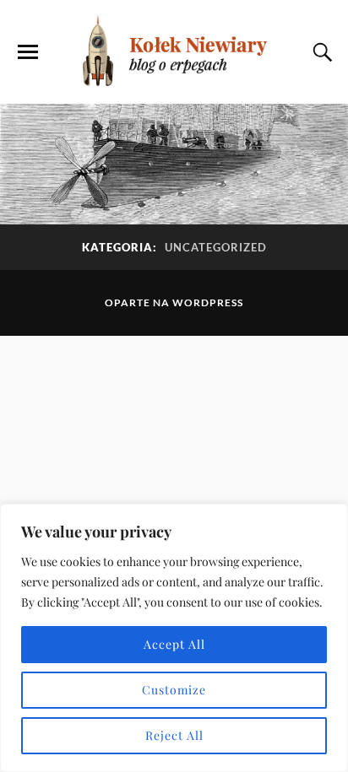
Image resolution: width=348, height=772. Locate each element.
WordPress (207, 302)
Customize (174, 690)
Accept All (174, 644)
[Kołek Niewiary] (174, 50)
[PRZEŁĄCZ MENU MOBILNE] (28, 52)
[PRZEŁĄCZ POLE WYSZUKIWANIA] (320, 52)
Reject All (174, 735)
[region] (174, 638)
